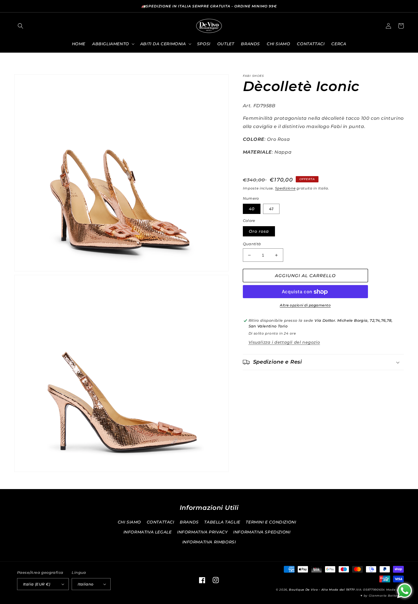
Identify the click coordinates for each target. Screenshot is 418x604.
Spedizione (285, 188)
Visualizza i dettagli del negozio (284, 342)
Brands (189, 522)
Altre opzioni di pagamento (305, 305)
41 (271, 209)
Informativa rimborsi (209, 542)
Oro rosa (259, 231)
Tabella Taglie (222, 522)
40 (251, 209)
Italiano (85, 584)
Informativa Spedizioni (261, 532)
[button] (20, 26)
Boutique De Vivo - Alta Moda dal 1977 (321, 589)
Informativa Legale (147, 532)
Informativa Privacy (202, 532)
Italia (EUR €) (36, 584)
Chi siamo (129, 522)
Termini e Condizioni (271, 522)
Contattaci (160, 522)
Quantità (252, 244)
